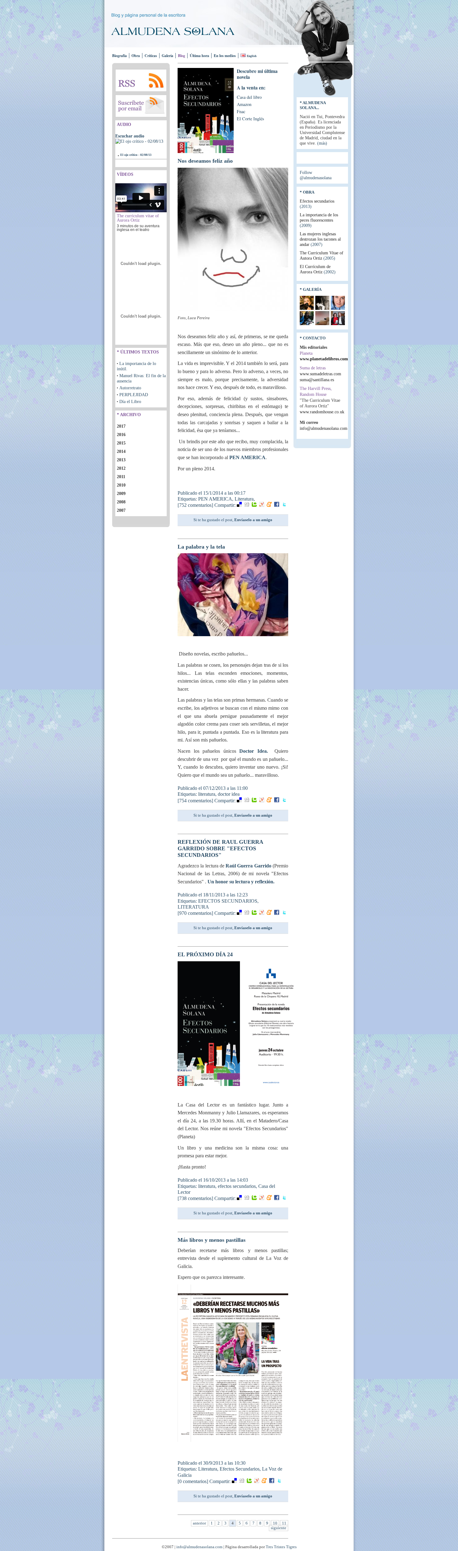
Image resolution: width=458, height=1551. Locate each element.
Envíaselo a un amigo (253, 520)
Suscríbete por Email (141, 106)
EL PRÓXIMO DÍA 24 (205, 954)
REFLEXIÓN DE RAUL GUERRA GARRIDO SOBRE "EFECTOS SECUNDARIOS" (220, 848)
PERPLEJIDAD (133, 394)
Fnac (241, 111)
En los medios (225, 55)
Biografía (119, 55)
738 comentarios (195, 1198)
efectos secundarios (237, 1186)
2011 (121, 476)
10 (275, 1523)
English (251, 56)
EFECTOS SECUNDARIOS (227, 901)
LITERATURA (193, 907)
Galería (167, 55)
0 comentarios (193, 1481)
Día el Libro (130, 401)
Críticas (151, 55)
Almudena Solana (178, 31)
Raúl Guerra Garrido (249, 865)
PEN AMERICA (247, 457)
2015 (121, 442)
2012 (121, 468)
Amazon (244, 104)
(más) (322, 143)
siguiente (278, 1528)
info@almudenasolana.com (323, 428)
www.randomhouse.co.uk (322, 411)
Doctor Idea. (256, 751)
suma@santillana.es (317, 379)
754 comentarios (195, 800)
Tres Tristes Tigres (281, 1547)
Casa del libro (249, 97)
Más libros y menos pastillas (212, 1240)
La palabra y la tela (201, 547)
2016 (121, 434)
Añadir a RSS (141, 80)
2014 (121, 451)
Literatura (244, 499)
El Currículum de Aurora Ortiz (318, 269)
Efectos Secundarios (240, 1469)
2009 (121, 493)
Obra (135, 55)
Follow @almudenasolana (316, 175)
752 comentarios (195, 505)
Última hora (199, 55)
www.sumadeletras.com (320, 373)
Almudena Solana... (313, 105)
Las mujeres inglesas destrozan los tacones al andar (320, 239)
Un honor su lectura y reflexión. (242, 881)
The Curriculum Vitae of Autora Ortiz (321, 255)
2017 (121, 426)
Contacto (314, 338)
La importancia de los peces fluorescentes (319, 220)
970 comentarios (195, 913)
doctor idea (229, 794)
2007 (121, 510)
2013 (121, 459)
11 (284, 1523)
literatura (206, 794)
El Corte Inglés (250, 119)
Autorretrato (130, 387)
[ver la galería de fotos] (307, 308)
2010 (121, 485)
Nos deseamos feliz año (205, 161)
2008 (121, 501)
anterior (199, 1523)
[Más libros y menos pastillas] (233, 1441)
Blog (181, 55)
